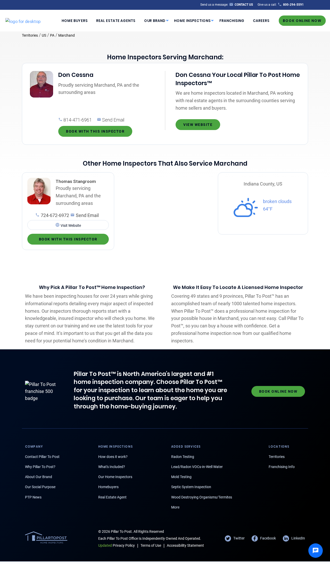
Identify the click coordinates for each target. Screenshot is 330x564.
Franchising (231, 20)
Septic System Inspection (191, 487)
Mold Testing (181, 477)
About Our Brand (38, 477)
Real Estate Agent (112, 497)
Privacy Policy (116, 545)
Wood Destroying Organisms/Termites (201, 497)
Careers (261, 20)
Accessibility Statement (185, 545)
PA (52, 35)
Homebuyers (108, 487)
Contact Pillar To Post (42, 457)
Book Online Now (302, 20)
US (44, 35)
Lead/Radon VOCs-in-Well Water (197, 467)
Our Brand (155, 20)
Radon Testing (182, 457)
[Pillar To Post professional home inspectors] (23, 20)
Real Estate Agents (115, 20)
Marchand (66, 35)
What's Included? (111, 467)
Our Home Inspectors (115, 477)
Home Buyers (75, 20)
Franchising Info (282, 467)
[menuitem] (74, 20)
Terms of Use (151, 545)
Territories (30, 35)
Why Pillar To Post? (40, 467)
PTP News (33, 497)
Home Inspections (192, 20)
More (175, 507)
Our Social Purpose (40, 487)
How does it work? (113, 457)
